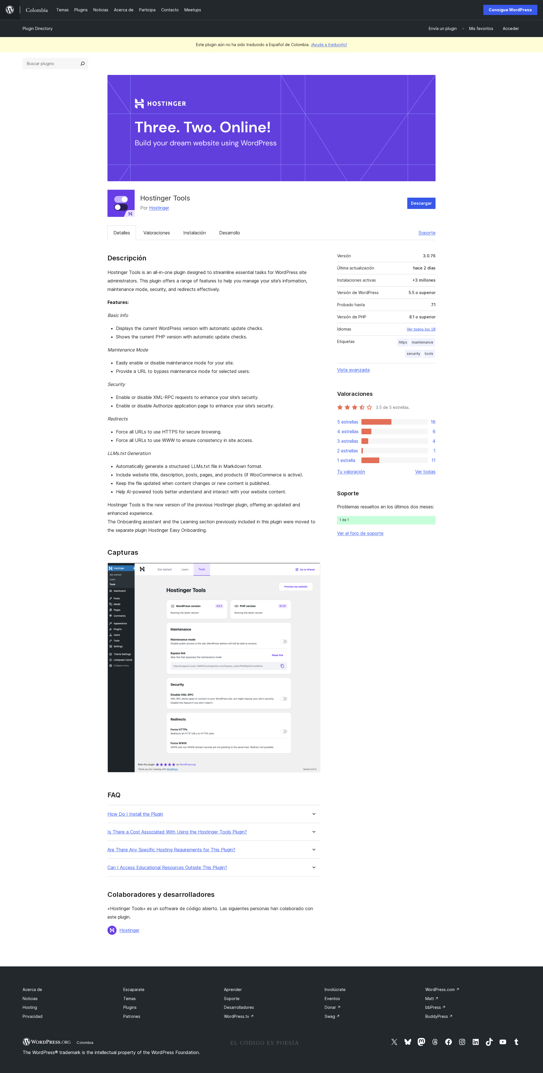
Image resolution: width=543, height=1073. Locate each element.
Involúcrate (335, 989)
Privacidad (32, 1016)
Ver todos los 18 (421, 329)
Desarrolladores (239, 1007)
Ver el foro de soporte (360, 533)
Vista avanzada (353, 370)
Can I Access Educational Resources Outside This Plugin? (167, 867)
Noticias (30, 998)
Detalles (121, 233)
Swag (332, 1016)
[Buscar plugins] (82, 63)
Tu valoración (351, 471)
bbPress (435, 1007)
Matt (432, 998)
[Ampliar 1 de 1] (313, 570)
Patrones (131, 1016)
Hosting (30, 1007)
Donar (333, 1007)
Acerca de (32, 989)
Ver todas (425, 471)
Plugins (130, 1007)
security (413, 353)
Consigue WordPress (510, 9)
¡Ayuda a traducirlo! (329, 44)
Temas (129, 998)
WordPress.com (442, 989)
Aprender (233, 989)
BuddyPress (439, 1016)
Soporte (427, 233)
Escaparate (134, 989)
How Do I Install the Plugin (135, 814)
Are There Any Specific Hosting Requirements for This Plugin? (171, 849)
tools (429, 353)
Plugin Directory (38, 28)
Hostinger (159, 208)
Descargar (421, 203)
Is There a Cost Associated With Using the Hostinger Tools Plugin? (177, 832)
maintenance (422, 342)
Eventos (332, 998)
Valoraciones (156, 233)
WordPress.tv (239, 1016)
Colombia (85, 1042)
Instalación (194, 233)
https (403, 342)
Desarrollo (229, 233)
